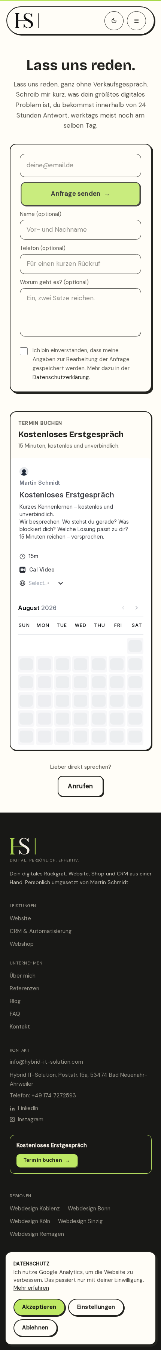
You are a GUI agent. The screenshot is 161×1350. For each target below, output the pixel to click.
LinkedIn (28, 1108)
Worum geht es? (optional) (54, 282)
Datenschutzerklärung (61, 377)
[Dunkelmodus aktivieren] (114, 20)
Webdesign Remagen (37, 1234)
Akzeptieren (39, 1307)
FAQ (15, 1014)
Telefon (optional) (43, 248)
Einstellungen (96, 1307)
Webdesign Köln (30, 1221)
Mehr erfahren (31, 1288)
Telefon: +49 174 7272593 (43, 1095)
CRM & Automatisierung (41, 931)
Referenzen (24, 988)
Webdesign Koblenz (35, 1208)
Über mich (23, 975)
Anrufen (80, 786)
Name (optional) (40, 214)
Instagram (30, 1119)
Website (20, 918)
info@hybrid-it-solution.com (46, 1062)
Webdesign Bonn (89, 1208)
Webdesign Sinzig (80, 1221)
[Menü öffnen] (136, 20)
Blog (15, 1001)
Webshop (22, 944)
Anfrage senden (80, 193)
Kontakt (20, 1026)
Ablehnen (35, 1327)
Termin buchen (47, 1160)
